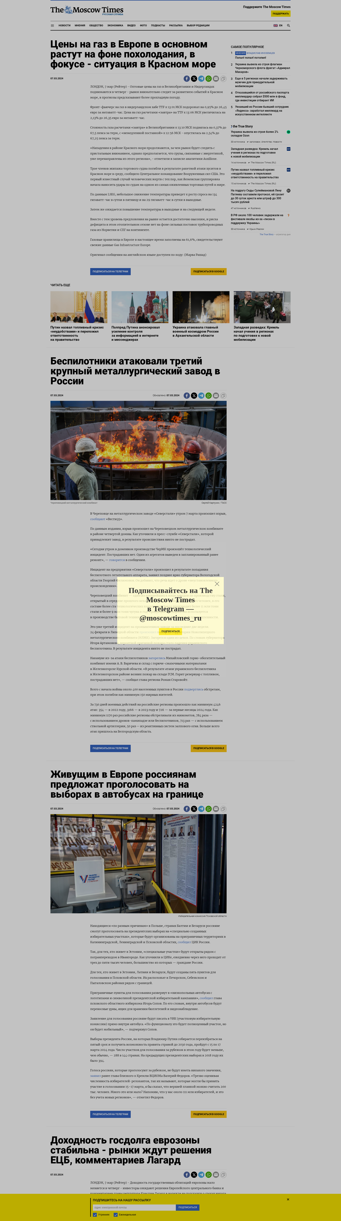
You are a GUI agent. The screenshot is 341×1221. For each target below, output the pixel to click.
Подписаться (170, 631)
